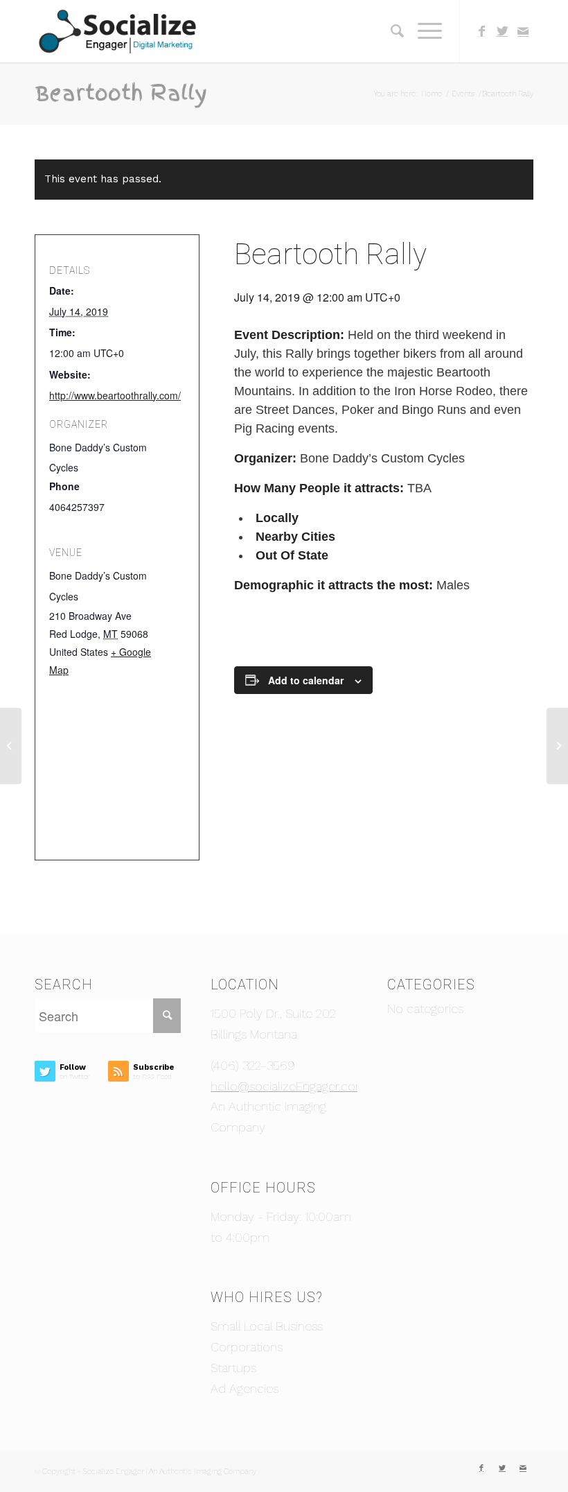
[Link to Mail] (523, 31)
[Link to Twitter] (502, 31)
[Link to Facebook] (481, 31)
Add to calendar (306, 680)
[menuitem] (390, 31)
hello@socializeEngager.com (289, 1086)
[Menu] (423, 31)
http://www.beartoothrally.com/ (115, 395)
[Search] (390, 31)
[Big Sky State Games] (10, 746)
